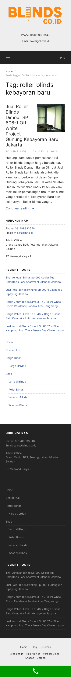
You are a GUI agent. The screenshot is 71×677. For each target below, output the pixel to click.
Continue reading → (20, 208)
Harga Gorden (17, 366)
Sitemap (46, 646)
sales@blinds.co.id (25, 445)
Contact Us (13, 350)
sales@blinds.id (39, 41)
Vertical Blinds (17, 381)
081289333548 (40, 35)
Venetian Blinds (18, 397)
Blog (34, 646)
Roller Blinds (16, 151)
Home (9, 342)
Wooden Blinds (18, 405)
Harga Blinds (13, 358)
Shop (9, 373)
